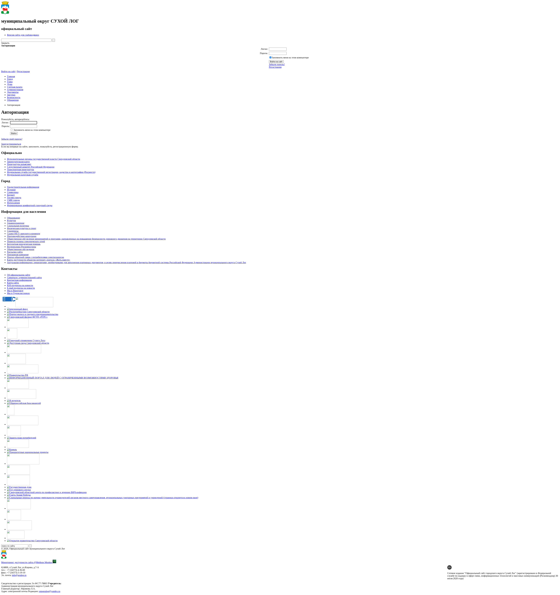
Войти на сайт (8, 71)
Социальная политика (18, 225)
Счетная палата (14, 87)
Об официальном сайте (18, 275)
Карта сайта (13, 283)
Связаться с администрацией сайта (24, 277)
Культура (11, 220)
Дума (9, 84)
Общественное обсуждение (20, 249)
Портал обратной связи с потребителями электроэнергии (35, 257)
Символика (12, 192)
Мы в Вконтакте (15, 290)
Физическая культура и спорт (21, 228)
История (11, 189)
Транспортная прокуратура (20, 169)
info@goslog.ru (19, 575)
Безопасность (13, 97)
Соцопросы (13, 231)
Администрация (15, 89)
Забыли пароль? (277, 64)
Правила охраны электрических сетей (26, 241)
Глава (10, 81)
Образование (13, 218)
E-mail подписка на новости (21, 288)
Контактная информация (19, 280)
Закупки (11, 95)
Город (10, 79)
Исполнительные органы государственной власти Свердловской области (43, 159)
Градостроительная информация (23, 187)
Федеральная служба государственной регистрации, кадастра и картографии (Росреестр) (51, 172)
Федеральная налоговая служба (22, 175)
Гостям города (14, 197)
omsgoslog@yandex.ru (49, 591)
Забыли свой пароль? (11, 139)
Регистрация (275, 67)
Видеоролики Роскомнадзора (21, 246)
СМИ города (13, 200)
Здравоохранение (15, 223)
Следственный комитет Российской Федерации (30, 167)
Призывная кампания (17, 254)
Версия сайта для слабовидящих (23, 35)
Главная (11, 76)
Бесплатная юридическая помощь (23, 244)
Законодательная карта (18, 161)
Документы (13, 92)
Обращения (13, 100)
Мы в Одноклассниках (18, 293)
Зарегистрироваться (11, 144)
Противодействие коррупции (21, 236)
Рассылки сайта (15, 252)
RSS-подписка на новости (20, 285)
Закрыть (5, 43)
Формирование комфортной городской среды (29, 205)
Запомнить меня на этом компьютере (290, 57)
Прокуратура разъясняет (19, 164)
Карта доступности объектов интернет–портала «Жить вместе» (38, 260)
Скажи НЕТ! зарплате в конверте (23, 233)
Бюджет (11, 195)
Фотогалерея (13, 203)
